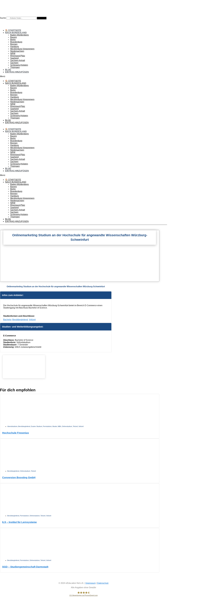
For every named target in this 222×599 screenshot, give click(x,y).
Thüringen (15, 67)
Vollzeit (32, 319)
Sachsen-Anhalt (17, 60)
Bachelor (7, 319)
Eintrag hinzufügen (17, 72)
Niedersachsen (17, 51)
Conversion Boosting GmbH (18, 477)
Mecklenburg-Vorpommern (22, 49)
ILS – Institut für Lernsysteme (19, 522)
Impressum (91, 583)
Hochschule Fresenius (15, 432)
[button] (83, 76)
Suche (3, 18)
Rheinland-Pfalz (17, 56)
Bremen (13, 44)
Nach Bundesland (16, 33)
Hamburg (14, 46)
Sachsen (14, 63)
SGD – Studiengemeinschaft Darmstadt (25, 566)
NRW (12, 53)
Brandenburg (16, 42)
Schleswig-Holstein (19, 65)
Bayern (13, 37)
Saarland (14, 58)
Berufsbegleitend (20, 319)
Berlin (13, 39)
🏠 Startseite (13, 30)
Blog (8, 70)
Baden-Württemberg (19, 35)
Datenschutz (103, 583)
